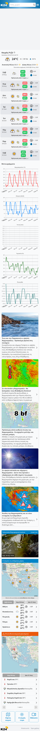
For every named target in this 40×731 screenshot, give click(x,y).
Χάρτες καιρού (8, 719)
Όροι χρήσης (35, 728)
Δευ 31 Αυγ (32, 602)
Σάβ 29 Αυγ (8, 602)
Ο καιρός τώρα (21, 719)
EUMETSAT (34, 532)
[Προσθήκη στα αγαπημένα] (14, 52)
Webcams (34, 718)
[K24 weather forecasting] (4, 4)
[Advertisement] (20, 29)
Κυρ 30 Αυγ (20, 602)
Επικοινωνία (25, 728)
